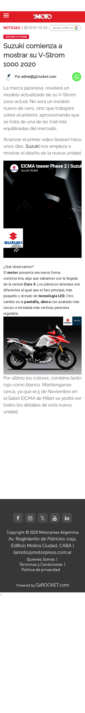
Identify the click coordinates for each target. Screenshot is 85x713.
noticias (11, 28)
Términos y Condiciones (41, 564)
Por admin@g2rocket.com (35, 76)
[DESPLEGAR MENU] (6, 15)
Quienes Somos (41, 559)
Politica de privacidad (41, 569)
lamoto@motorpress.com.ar (43, 552)
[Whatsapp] (76, 76)
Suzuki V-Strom (16, 36)
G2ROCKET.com (52, 585)
